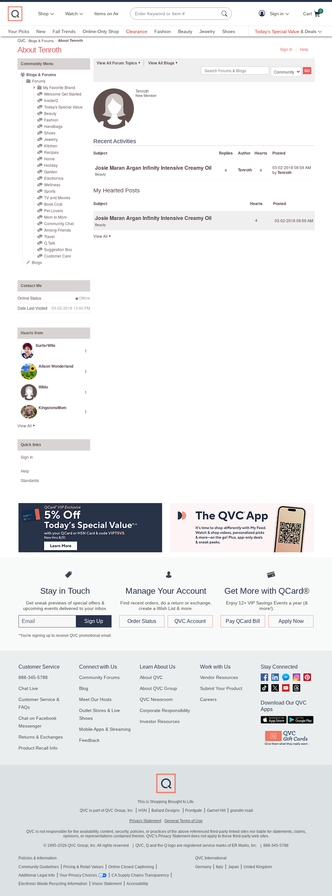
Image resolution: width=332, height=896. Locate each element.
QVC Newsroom (156, 699)
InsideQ (51, 100)
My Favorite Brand (59, 87)
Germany (203, 867)
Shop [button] (43, 13)
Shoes (228, 31)
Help (304, 49)
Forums (38, 81)
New (40, 31)
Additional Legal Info (36, 875)
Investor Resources (160, 721)
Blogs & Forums (41, 40)
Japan (233, 867)
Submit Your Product (221, 688)
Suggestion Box (58, 249)
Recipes (51, 152)
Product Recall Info (37, 748)
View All (25, 425)
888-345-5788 (33, 677)
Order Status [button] (141, 621)
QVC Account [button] (190, 621)
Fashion (162, 31)
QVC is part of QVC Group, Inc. (107, 810)
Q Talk (49, 243)
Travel (49, 236)
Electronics (54, 178)
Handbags (53, 126)
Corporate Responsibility (165, 710)
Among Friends (57, 230)
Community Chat (59, 223)
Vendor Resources (219, 677)
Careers (208, 699)
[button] (263, 13)
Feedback (89, 740)
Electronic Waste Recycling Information (52, 883)
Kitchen (50, 145)
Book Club (53, 204)
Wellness (52, 184)
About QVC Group (158, 688)
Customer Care (57, 255)
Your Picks (18, 31)
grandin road (241, 810)
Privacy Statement (145, 821)
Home (49, 158)
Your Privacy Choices (78, 875)
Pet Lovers (53, 210)
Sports (49, 191)
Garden (50, 171)
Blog (83, 688)
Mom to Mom (55, 217)
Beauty (185, 31)
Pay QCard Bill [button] (243, 621)
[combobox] (174, 14)
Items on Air (106, 13)
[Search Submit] (225, 13)
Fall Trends (64, 31)
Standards (30, 480)
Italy (219, 867)
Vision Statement (107, 883)
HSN (142, 810)
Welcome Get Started (62, 94)
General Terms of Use (183, 821)
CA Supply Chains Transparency (140, 875)
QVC (22, 40)
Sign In (286, 49)
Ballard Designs (166, 810)
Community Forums (99, 677)
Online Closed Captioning (131, 867)
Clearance (136, 31)
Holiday (51, 165)
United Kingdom (257, 867)
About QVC (151, 677)
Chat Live (28, 688)
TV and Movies (57, 197)
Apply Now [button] (291, 621)
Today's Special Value (63, 106)
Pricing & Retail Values (83, 867)
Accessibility (137, 883)
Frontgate (193, 810)
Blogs (37, 262)
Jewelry (207, 31)
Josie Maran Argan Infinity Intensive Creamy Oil (153, 167)
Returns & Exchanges (40, 737)
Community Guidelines (38, 867)
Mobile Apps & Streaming (105, 729)
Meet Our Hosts (95, 699)
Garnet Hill (216, 810)
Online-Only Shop (101, 31)
